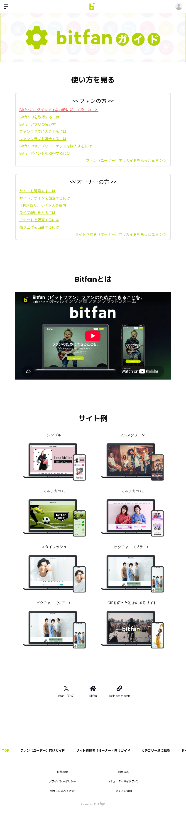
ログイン (178, 6)
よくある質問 (123, 791)
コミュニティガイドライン (123, 781)
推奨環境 (62, 772)
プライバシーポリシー (62, 781)
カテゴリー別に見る (156, 750)
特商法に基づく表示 (62, 791)
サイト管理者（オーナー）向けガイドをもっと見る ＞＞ (121, 234)
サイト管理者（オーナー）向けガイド (103, 750)
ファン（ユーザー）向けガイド (42, 750)
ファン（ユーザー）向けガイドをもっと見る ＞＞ (126, 160)
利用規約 (123, 772)
